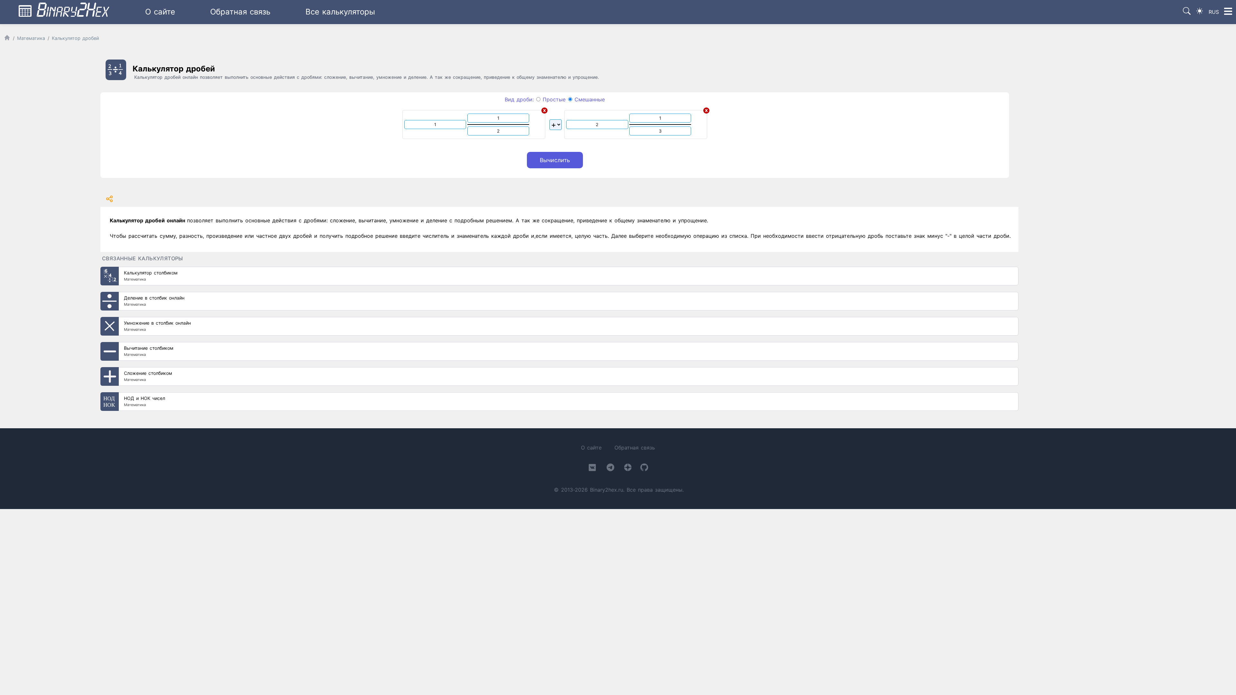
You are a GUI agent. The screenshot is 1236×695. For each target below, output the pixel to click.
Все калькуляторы (340, 11)
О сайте (160, 11)
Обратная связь (240, 11)
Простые (553, 99)
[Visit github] (644, 469)
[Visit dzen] (628, 468)
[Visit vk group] (592, 469)
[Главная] (7, 39)
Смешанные (588, 99)
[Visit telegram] (610, 469)
